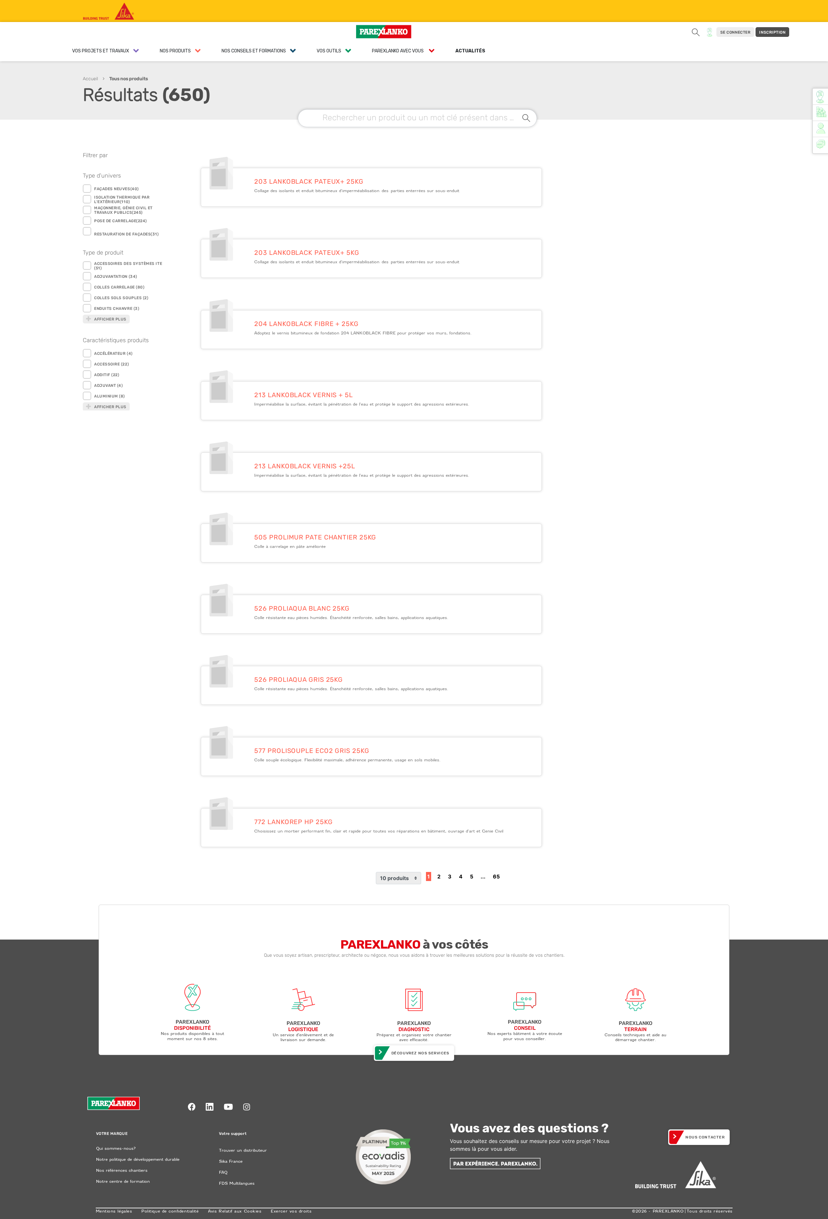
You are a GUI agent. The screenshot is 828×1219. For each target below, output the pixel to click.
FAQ (223, 1172)
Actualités (470, 51)
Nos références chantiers (121, 1170)
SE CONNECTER (735, 32)
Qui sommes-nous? (116, 1148)
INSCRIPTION (772, 32)
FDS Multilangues (237, 1183)
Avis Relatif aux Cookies (234, 1211)
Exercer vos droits (291, 1211)
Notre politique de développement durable (138, 1159)
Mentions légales (114, 1211)
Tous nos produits (128, 79)
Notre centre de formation (123, 1181)
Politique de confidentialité (170, 1211)
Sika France (231, 1161)
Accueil (90, 79)
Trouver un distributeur (243, 1150)
